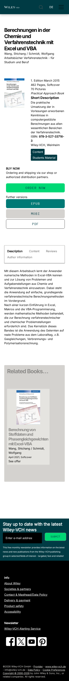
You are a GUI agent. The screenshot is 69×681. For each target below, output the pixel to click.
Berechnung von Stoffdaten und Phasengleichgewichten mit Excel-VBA (28, 436)
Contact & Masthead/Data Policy (25, 594)
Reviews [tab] (51, 251)
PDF (35, 224)
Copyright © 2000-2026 (16, 673)
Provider (38, 666)
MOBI (35, 213)
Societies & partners (17, 589)
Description (14, 251)
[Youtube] (31, 645)
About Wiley (12, 583)
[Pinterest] (42, 645)
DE (51, 7)
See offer (14, 461)
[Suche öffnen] (41, 7)
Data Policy (34, 669)
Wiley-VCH (11, 7)
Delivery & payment (17, 600)
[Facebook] (10, 645)
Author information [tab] (19, 257)
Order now (35, 187)
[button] (61, 7)
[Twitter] (21, 645)
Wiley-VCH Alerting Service (22, 628)
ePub (35, 203)
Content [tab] (34, 251)
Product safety (14, 606)
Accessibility (12, 611)
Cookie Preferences (54, 669)
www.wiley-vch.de (55, 666)
